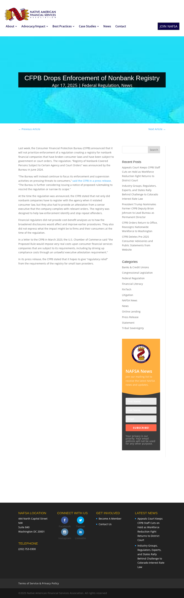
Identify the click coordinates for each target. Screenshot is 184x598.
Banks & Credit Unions (135, 267)
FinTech (126, 289)
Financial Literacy (132, 284)
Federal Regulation (100, 85)
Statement (128, 322)
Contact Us (105, 524)
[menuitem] (11, 26)
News (126, 85)
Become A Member (110, 518)
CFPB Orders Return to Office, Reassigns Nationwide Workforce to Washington (139, 227)
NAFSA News (129, 300)
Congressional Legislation (137, 272)
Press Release (130, 317)
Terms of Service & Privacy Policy (38, 583)
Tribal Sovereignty (133, 328)
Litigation (127, 295)
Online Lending (131, 311)
